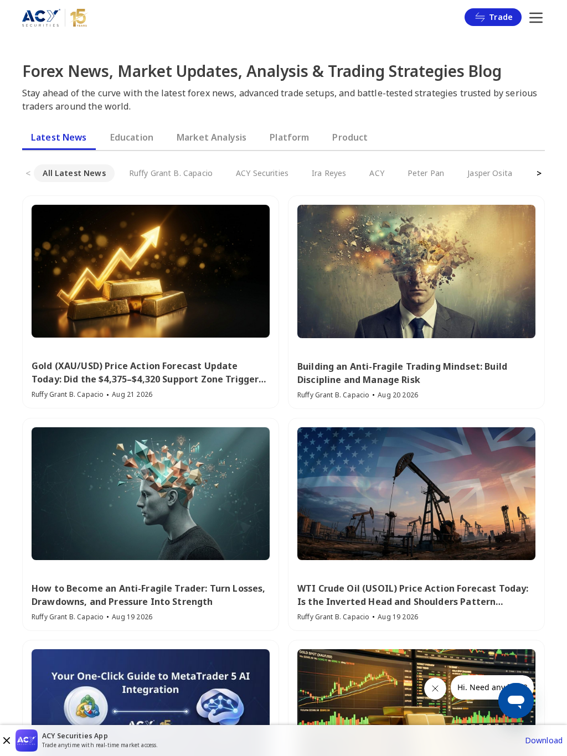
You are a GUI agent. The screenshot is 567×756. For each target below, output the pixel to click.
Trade (501, 17)
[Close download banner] (6, 740)
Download (544, 740)
